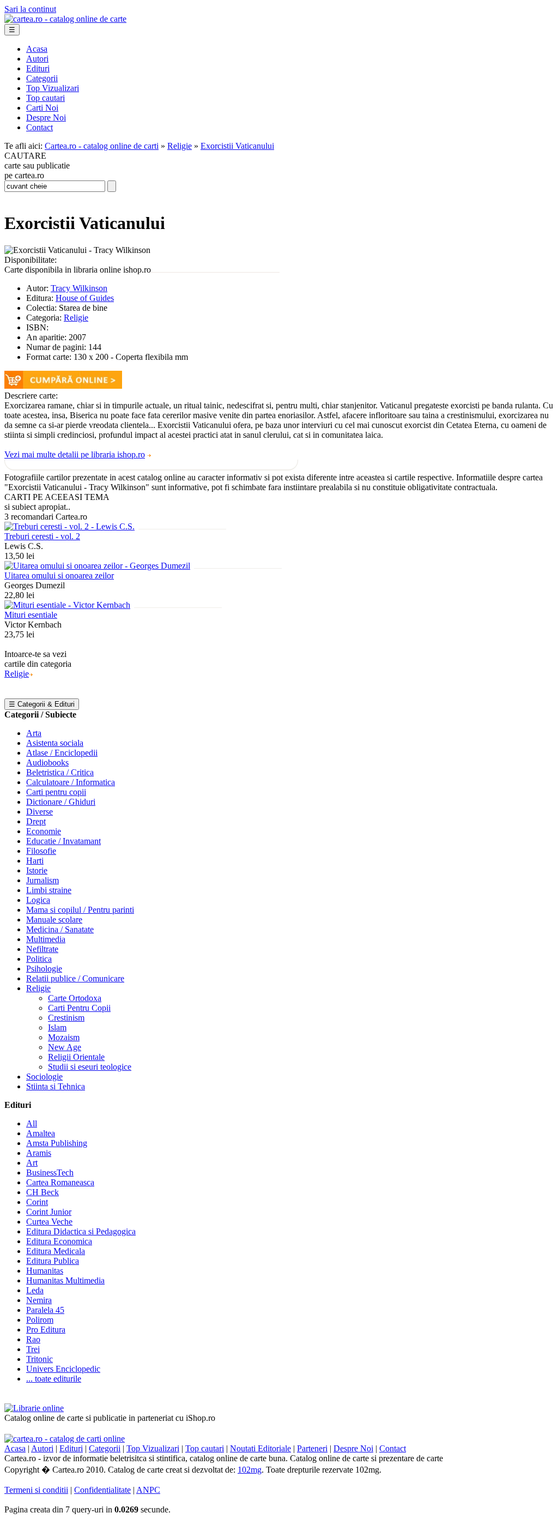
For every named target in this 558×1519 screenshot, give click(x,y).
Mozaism (64, 1037)
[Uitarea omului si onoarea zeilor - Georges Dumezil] (97, 565)
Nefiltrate (42, 949)
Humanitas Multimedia (65, 1280)
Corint (37, 1202)
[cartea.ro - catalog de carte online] (65, 18)
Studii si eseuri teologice (89, 1066)
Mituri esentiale (30, 614)
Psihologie (44, 968)
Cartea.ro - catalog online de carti (102, 145)
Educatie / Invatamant (63, 841)
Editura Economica (59, 1241)
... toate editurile (53, 1378)
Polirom (39, 1319)
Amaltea (40, 1133)
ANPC (148, 1489)
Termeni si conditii (36, 1489)
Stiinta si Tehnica (55, 1086)
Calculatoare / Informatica (70, 782)
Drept (36, 821)
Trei (33, 1349)
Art (32, 1162)
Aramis (38, 1153)
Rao (33, 1339)
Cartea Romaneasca (60, 1182)
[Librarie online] (34, 1408)
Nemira (39, 1300)
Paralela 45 (45, 1310)
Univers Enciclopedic (63, 1368)
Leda (35, 1290)
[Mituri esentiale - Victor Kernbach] (67, 605)
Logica (38, 900)
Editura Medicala (55, 1251)
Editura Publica (52, 1260)
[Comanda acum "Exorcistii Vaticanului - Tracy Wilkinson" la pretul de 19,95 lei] (63, 385)
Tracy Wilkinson (79, 288)
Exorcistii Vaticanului (237, 145)
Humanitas (44, 1270)
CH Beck (42, 1192)
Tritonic (39, 1359)
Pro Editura (45, 1329)
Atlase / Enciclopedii (62, 752)
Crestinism (66, 1017)
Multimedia (45, 939)
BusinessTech (50, 1172)
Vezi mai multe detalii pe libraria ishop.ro (74, 454)
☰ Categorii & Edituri (42, 704)
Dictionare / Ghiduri (60, 801)
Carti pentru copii (56, 792)
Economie (43, 831)
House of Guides (85, 298)
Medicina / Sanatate (60, 929)
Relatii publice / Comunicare (75, 978)
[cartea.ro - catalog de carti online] (64, 1438)
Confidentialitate (102, 1489)
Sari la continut (30, 9)
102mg (250, 1469)
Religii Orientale (76, 1057)
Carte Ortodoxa (74, 998)
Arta (33, 733)
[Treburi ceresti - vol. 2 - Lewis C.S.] (69, 526)
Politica (39, 958)
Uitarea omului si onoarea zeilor (59, 575)
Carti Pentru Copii (79, 1007)
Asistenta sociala (54, 743)
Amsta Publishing (56, 1143)
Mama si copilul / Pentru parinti (80, 909)
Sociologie (44, 1076)
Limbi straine (48, 890)
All (31, 1123)
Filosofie (41, 850)
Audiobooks (47, 762)
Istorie (36, 870)
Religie (179, 145)
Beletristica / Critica (60, 772)
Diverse (39, 811)
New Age (64, 1047)
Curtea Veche (49, 1221)
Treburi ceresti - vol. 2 (42, 536)
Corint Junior (48, 1211)
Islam (57, 1027)
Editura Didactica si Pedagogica (81, 1231)
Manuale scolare (54, 919)
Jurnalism (42, 880)
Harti (35, 860)
